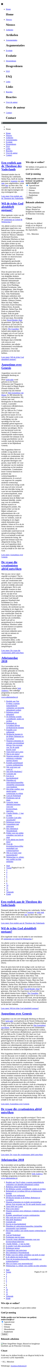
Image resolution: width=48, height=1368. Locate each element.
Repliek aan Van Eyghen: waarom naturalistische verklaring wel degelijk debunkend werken (15, 705)
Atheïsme (32, 188)
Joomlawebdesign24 (18, 1366)
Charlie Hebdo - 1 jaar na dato (17, 1244)
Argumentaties (11, 40)
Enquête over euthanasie (11, 731)
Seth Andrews (37, 1174)
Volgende (10, 892)
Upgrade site (11, 774)
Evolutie (9, 51)
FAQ (8, 71)
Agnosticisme (33, 185)
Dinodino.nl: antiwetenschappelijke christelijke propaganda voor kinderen (15, 783)
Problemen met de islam (15, 1237)
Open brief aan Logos (14, 752)
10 (7, 885)
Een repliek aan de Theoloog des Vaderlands (11, 166)
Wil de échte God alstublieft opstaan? (12, 207)
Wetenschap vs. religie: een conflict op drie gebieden (15, 859)
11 (7, 888)
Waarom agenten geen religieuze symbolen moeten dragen (15, 758)
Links (8, 82)
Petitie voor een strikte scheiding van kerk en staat (15, 835)
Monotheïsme (33, 193)
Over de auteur (11, 102)
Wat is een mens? (13, 754)
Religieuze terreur (13, 822)
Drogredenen (11, 61)
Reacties (9, 92)
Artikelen (9, 30)
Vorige (8, 868)
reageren (14, 181)
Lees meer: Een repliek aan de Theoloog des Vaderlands (12, 197)
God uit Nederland (13, 796)
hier (6, 185)
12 (7, 890)
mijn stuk (40, 912)
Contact (9, 113)
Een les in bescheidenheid (12, 777)
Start (8, 866)
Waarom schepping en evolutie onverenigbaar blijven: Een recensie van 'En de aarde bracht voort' (15, 745)
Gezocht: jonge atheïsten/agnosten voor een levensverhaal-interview (23, 1240)
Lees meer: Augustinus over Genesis (15, 1104)
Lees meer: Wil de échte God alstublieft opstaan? (12, 358)
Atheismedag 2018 (12, 1159)
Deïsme (31, 190)
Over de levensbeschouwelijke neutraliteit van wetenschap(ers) (14, 847)
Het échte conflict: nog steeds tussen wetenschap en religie (15, 791)
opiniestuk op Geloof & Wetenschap (18, 939)
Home (8, 9)
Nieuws (9, 20)
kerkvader (10, 380)
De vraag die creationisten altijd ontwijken (11, 565)
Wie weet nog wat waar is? (16, 1217)
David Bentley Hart (14, 320)
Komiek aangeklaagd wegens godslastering (14, 764)
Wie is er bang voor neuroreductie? (13, 854)
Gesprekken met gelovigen (12, 825)
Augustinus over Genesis (16, 1013)
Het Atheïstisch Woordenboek (12, 830)
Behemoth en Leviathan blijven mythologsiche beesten (15, 725)
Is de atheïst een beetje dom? (17, 1257)
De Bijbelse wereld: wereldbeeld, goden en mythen (15, 719)
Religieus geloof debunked (12, 713)
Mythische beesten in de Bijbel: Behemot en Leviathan (15, 736)
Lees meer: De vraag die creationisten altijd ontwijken (12, 651)
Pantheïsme (33, 195)
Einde (8, 894)
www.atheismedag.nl (9, 697)
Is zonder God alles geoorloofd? (13, 819)
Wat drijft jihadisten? (14, 771)
